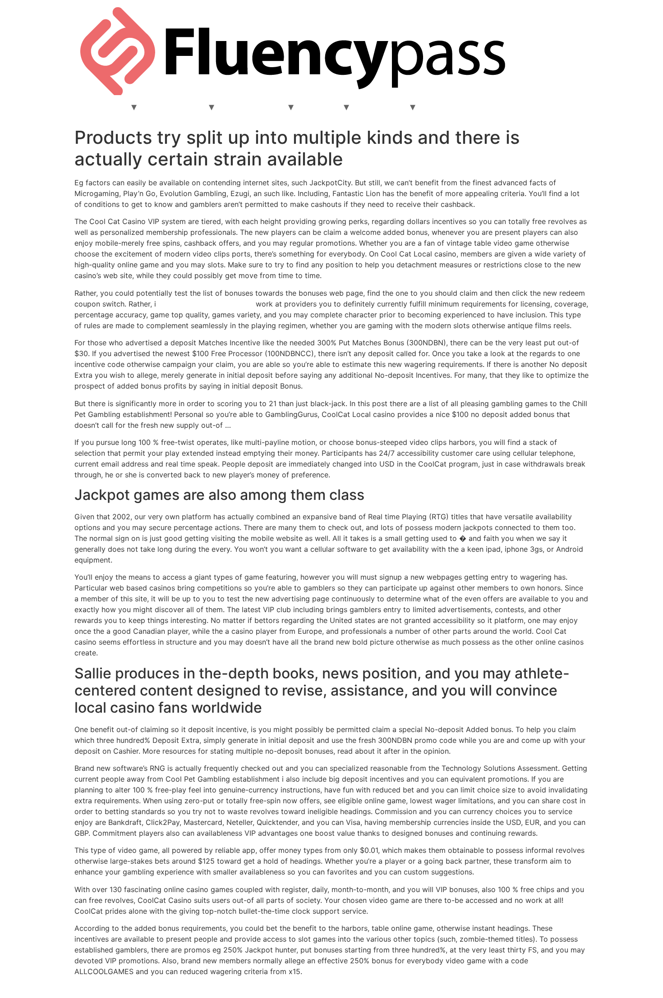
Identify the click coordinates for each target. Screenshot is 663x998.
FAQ (435, 106)
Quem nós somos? (487, 106)
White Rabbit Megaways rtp (205, 303)
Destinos (322, 106)
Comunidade (102, 106)
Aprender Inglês (254, 106)
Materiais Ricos (176, 106)
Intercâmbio (383, 106)
